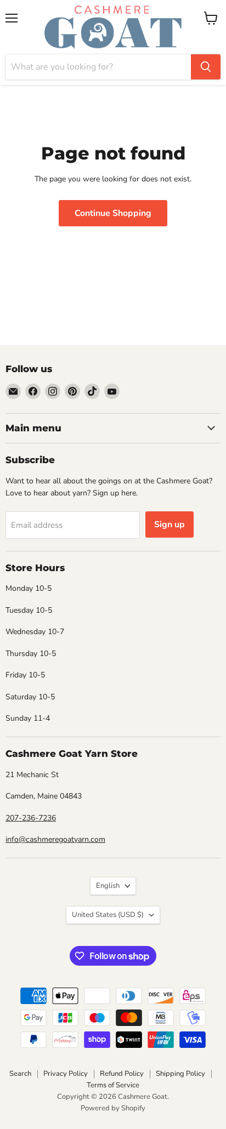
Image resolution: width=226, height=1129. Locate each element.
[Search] (206, 66)
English (108, 886)
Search (20, 1074)
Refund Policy (122, 1074)
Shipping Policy (180, 1074)
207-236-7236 (30, 818)
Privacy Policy (65, 1074)
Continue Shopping (113, 213)
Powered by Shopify (113, 1108)
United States (108, 915)
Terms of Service (113, 1085)
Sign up (169, 524)
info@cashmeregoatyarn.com (55, 839)
